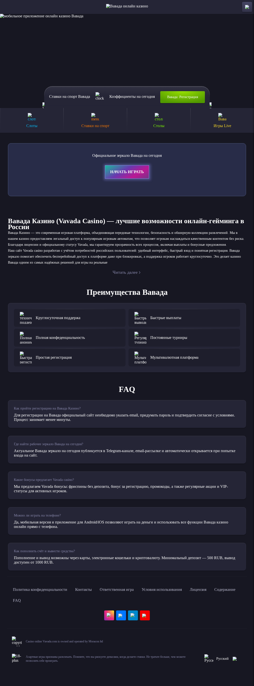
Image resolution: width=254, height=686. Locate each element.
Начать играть (127, 171)
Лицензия (198, 589)
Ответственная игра (117, 589)
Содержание (224, 589)
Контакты (83, 589)
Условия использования (162, 589)
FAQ (17, 600)
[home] (127, 7)
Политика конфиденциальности (40, 589)
